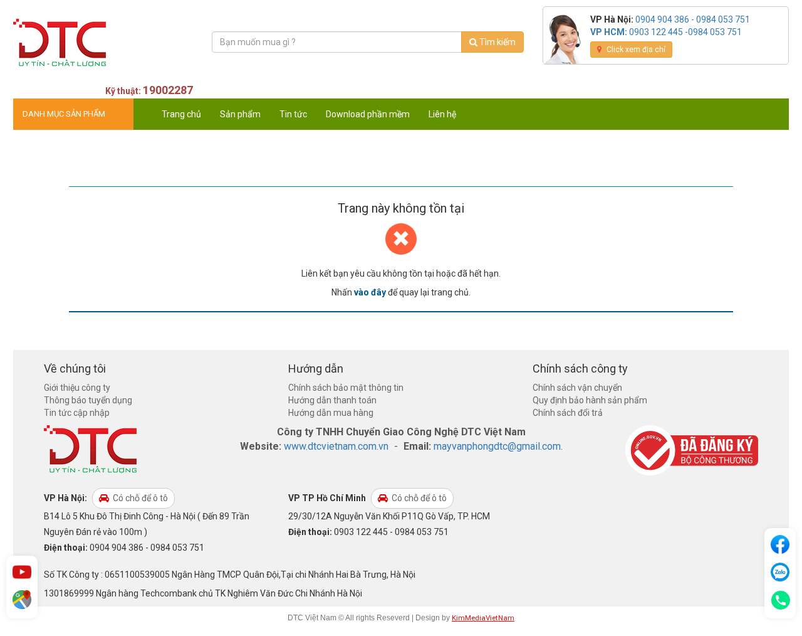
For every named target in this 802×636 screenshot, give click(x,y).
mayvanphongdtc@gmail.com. (498, 446)
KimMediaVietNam (483, 617)
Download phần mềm (368, 114)
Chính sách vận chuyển (577, 388)
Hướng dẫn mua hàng (330, 413)
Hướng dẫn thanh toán (332, 400)
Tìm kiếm (496, 42)
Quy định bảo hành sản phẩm (590, 400)
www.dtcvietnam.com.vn (336, 446)
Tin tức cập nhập (77, 413)
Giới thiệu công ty (77, 388)
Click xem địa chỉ (635, 49)
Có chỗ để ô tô (139, 498)
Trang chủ (181, 114)
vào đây (370, 292)
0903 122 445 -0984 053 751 (685, 32)
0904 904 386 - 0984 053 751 (692, 19)
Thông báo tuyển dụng (88, 400)
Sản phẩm (240, 114)
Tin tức (293, 114)
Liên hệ (442, 114)
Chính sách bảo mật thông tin (346, 388)
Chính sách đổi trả (568, 413)
